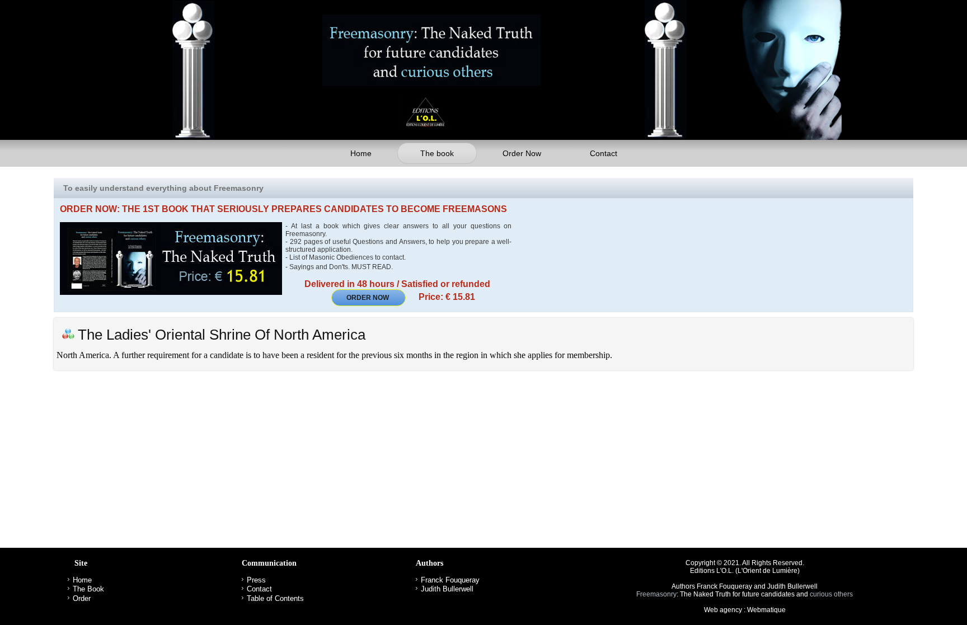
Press (256, 580)
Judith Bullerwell (447, 589)
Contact (603, 153)
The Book (88, 589)
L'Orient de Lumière (767, 571)
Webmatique (766, 610)
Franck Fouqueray (450, 580)
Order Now (522, 153)
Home (361, 153)
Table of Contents (275, 598)
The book (437, 153)
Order (82, 598)
